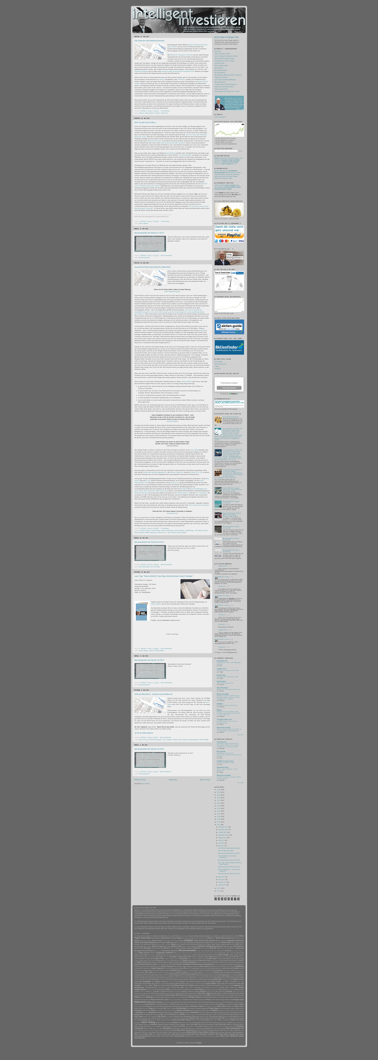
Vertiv (195, 1030)
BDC (238, 944)
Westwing (169, 1034)
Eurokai (205, 968)
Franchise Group (239, 970)
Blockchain (207, 948)
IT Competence (232, 981)
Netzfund (185, 1002)
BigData (232, 946)
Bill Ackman (237, 946)
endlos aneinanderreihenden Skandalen (172, 143)
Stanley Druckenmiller (178, 1020)
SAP (153, 1014)
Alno (214, 938)
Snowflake (175, 1018)
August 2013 (222, 838)
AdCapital (183, 489)
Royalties (219, 1012)
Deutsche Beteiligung (167, 530)
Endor (149, 968)
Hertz (139, 979)
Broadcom (222, 951)
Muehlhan (185, 999)
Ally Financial (203, 938)
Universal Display (216, 1028)
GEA (157, 974)
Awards (239, 942)
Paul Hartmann (234, 1004)
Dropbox (158, 966)
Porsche (173, 1008)
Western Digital (161, 1034)
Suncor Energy (195, 1022)
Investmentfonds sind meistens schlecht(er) (152, 267)
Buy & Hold (238, 158)
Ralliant (201, 1010)
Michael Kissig (194, 997)
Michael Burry (184, 997)
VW (143, 1032)
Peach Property (138, 1006)
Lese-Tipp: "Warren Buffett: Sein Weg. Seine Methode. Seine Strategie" (163, 576)
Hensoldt (231, 978)
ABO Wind (176, 936)
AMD (141, 940)
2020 (219, 806)
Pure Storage (158, 1010)
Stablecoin (153, 1020)
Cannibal (215, 952)
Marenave (213, 993)
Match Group (193, 995)
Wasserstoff (228, 1032)
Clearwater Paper (223, 956)
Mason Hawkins (170, 995)
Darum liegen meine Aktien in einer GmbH (227, 91)
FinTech (179, 970)
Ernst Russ (183, 968)
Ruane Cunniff (229, 1012)
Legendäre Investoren (221, 77)
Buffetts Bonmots (231, 172)
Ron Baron (202, 1012)
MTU (181, 999)
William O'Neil (161, 1036)
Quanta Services (194, 1010)
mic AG (147, 480)
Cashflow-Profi (221, 669)
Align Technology (186, 938)
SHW (136, 1018)
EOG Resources (173, 968)
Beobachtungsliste (220, 82)
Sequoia (241, 1014)
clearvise (216, 957)
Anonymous (221, 586)
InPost (172, 981)
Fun (212, 972)
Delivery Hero (151, 962)
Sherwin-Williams (204, 1016)
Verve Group (201, 1030)
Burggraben (231, 158)
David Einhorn (216, 960)
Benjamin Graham (176, 946)
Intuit (208, 981)
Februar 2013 (222, 882)
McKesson (227, 995)
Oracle (186, 1004)
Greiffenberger (189, 530)
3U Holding (146, 936)
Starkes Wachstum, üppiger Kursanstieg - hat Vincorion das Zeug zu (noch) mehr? (232, 489)
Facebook (217, 369)
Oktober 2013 (223, 832)
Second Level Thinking (215, 1014)
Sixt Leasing (148, 1018)
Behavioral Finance (157, 946)
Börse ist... (233, 948)
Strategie (236, 162)
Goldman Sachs (183, 976)
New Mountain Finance (195, 1002)
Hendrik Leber (210, 977)
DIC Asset (172, 964)
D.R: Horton (167, 960)
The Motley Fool (222, 742)
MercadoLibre (157, 997)
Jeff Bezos (181, 79)
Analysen (188, 940)
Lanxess (142, 991)
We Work (141, 1034)
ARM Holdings (214, 942)
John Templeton (167, 739)
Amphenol (181, 940)
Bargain (173, 944)
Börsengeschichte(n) (221, 70)
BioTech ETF (172, 948)
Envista (166, 968)
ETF (200, 968)
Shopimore (226, 1016)
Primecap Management (201, 1008)
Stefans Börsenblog (223, 694)
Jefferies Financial (189, 983)
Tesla (199, 1024)
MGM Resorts (174, 997)
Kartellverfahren (161, 987)
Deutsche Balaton (168, 962)
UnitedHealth (208, 1028)
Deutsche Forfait (217, 962)
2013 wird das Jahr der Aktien (198, 505)
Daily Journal (174, 960)
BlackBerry (184, 948)
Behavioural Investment (224, 775)
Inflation (157, 981)
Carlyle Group (151, 955)
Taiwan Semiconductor (238, 1022)
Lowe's (167, 993)
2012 (219, 888)
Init (169, 981)
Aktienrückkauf (165, 938)
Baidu (141, 944)
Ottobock (200, 1004)
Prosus (242, 1008)
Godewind (172, 976)
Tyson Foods (156, 1028)
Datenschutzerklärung (221, 89)
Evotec (216, 968)
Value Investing (226, 164)
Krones (211, 989)
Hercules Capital (239, 978)
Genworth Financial (184, 974)
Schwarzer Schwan (190, 1014)
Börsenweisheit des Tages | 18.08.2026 (231, 527)
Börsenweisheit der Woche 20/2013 (149, 542)
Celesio (194, 955)
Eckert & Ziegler (182, 966)
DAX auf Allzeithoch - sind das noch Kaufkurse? (153, 694)
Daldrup (180, 960)
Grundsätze (224, 160)
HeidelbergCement (184, 977)
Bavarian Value (221, 675)
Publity (153, 1010)
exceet (224, 968)
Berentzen (195, 946)
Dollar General (217, 964)
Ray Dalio (206, 1010)
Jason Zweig (155, 983)
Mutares (208, 999)
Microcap (202, 997)
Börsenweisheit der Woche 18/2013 (149, 749)
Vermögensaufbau (193, 739)
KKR (167, 989)
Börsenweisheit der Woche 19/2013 (149, 660)
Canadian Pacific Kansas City (200, 952)
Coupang (241, 958)
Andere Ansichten (199, 940)
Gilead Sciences (226, 974)
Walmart (153, 1032)
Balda (144, 944)
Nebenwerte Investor (155, 1002)
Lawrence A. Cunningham (152, 991)
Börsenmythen (158, 950)
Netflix (175, 1002)
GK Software (234, 974)
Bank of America (152, 944)
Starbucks (189, 1020)
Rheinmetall (139, 1012)
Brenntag (216, 950)
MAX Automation (149, 491)
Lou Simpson (161, 993)
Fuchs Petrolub (206, 972)
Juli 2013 (221, 840)
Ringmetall (152, 1012)
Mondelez (241, 997)
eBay (175, 966)
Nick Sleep (228, 1002)
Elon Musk (222, 966)
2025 (219, 792)
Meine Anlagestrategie (221, 65)
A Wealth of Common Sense (225, 761)
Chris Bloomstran (151, 956)
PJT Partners (159, 1008)
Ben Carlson (167, 946)
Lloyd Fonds (153, 993)
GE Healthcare (145, 974)
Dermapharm (159, 962)
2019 (219, 808)
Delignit (139, 962)
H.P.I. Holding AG (201, 493)
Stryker (183, 1022)
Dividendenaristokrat (196, 964)
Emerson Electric (230, 966)
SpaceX (211, 1018)
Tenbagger (182, 1024)
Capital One (221, 953)
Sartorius (157, 1014)
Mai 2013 (221, 846)
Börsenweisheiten (144, 257)
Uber (161, 1028)
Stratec (169, 1022)
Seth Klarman (162, 1016)
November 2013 (223, 829)
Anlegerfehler (223, 158)
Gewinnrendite (207, 974)
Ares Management (196, 942)
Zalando (241, 1036)
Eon (179, 968)
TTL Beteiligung (239, 1026)
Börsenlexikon (219, 68)
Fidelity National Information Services (153, 970)
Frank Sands (149, 972)
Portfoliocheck (181, 1008)
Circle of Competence (198, 957)
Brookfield (228, 951)
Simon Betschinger (222, 688)
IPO (226, 981)
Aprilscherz (174, 942)
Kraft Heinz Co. (201, 989)
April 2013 (221, 877)
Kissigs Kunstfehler (234, 160)
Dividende (218, 160)
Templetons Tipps (226, 178)
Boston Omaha (200, 950)
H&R (161, 978)
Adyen (219, 936)
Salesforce (149, 1014)
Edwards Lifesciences (193, 966)
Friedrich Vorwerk (181, 972)
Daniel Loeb (202, 960)
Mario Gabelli (240, 993)
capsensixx (137, 955)
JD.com (161, 983)
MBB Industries (161, 491)
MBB (147, 532)
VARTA (136, 1030)
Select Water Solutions (232, 1014)
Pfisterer (228, 1006)
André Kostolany (210, 940)
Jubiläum (218, 985)
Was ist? (234, 164)
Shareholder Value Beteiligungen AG (155, 472)
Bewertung (226, 946)
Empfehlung (239, 966)
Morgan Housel (155, 999)
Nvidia (148, 1004)
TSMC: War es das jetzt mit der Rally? (228, 670)
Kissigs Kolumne (150, 989)
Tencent (188, 1024)
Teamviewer (146, 1024)
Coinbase (241, 956)
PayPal (241, 1004)
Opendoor (177, 1004)
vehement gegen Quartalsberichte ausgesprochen (178, 71)
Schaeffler (166, 1014)
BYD (175, 953)
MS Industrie (172, 999)
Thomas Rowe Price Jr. (145, 1026)
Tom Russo (181, 1026)
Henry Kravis (225, 978)
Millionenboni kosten (154, 141)
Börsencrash (240, 948)
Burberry (153, 953)
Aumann (223, 942)
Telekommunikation (163, 1024)
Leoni (217, 991)
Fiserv (197, 970)
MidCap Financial (217, 997)
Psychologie (138, 1010)
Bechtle (146, 946)
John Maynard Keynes (172, 291)
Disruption (179, 964)
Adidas (212, 936)
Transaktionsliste (218, 1026)
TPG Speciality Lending (201, 1026)
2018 (219, 811)
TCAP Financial (138, 1024)
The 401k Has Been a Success (225, 762)
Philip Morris (145, 1008)
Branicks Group (209, 951)
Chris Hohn (166, 956)
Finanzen (157, 113)
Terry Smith (194, 1024)
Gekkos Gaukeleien (164, 974)
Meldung (149, 997)
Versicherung (189, 1030)
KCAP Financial (171, 987)
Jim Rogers (238, 983)
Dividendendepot (208, 964)
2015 (219, 819)
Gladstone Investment (145, 976)
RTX (224, 1012)
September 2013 (223, 835)
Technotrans (153, 1024)
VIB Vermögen (209, 1030)
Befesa (150, 946)
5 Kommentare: (165, 111)
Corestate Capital (211, 958)
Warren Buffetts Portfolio (206, 1032)
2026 (219, 789)
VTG (140, 1032)
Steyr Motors (137, 1022)
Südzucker (188, 1022)
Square (140, 1020)
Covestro (136, 960)
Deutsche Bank (178, 962)
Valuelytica (220, 704)
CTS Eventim (153, 960)
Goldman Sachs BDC (194, 976)
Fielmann (167, 970)
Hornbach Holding (189, 979)
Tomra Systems (190, 1026)
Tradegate (210, 1026)
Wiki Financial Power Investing (181, 1034)
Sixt (144, 1018)
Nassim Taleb (229, 999)
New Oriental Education (209, 1002)
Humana (230, 979)
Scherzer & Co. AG (196, 472)
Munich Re (203, 999)
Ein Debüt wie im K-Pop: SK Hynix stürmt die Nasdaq (227, 722)
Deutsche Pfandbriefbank (228, 962)
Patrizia (221, 1004)
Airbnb (236, 936)
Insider (177, 981)
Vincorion (226, 1030)
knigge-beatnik (222, 566)
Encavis (145, 968)
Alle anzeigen (240, 734)
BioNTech (160, 948)
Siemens (140, 1018)
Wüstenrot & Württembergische (204, 1036)
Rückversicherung (239, 1012)
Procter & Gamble (224, 1008)
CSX (148, 960)
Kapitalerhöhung (139, 987)
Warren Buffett (170, 153)
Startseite (173, 779)
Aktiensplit (174, 938)
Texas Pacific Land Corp (221, 1024)
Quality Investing (227, 162)
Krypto (215, 989)
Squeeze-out (146, 1020)
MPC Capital (164, 999)
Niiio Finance (234, 1002)
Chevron (241, 955)
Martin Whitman (160, 995)
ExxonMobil (229, 968)
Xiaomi (214, 1036)
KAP (242, 985)
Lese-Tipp (222, 991)
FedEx (141, 970)
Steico (208, 1020)
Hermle (136, 979)
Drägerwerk (141, 966)
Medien (175, 739)
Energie (153, 968)
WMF (172, 1036)
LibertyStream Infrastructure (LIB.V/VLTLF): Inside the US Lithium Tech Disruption (229, 754)
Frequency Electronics (169, 972)
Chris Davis (159, 957)
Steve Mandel (240, 1020)
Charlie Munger (172, 421)
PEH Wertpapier (147, 1006)
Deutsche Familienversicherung (204, 962)
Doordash (230, 964)
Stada (158, 1020)
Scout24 (199, 1014)
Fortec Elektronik (226, 970)
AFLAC (232, 936)
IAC (240, 979)
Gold (176, 976)
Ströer (179, 1022)
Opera (182, 1004)
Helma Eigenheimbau (201, 977)
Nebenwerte (153, 532)
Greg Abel (232, 976)
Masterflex (186, 995)
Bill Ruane (154, 948)
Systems (224, 1022)
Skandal (154, 1018)
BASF (201, 944)
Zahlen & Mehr (224, 1036)
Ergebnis (202, 330)
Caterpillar (168, 955)
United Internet (200, 1028)
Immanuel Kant (172, 513)
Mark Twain (137, 995)
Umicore (182, 1028)
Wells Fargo (148, 1034)
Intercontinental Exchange (193, 981)
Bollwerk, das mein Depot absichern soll (228, 689)
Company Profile (158, 958)
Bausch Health (211, 944)
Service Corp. (147, 1016)
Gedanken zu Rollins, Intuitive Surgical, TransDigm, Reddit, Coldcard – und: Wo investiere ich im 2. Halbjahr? (228, 697)
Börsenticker (175, 951)
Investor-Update (230, 185)
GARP (221, 972)
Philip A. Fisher (239, 1006)
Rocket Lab (187, 1012)
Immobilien (147, 981)
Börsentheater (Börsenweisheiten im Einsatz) (228, 75)
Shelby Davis (195, 1016)
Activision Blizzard (184, 936)
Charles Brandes (212, 955)
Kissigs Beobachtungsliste (231, 417)
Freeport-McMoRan (158, 972)
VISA (238, 1030)
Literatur (151, 650)
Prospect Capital (234, 1008)
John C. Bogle (153, 985)
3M (142, 936)
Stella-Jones (213, 1020)
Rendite (215, 1010)
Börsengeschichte (139, 951)
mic (179, 997)
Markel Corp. (145, 995)
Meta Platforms (165, 997)
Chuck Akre (187, 957)
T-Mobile (229, 1022)
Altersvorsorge (143, 739)
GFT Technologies (216, 974)
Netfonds (180, 1002)
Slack (158, 1018)
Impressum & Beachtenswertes (224, 87)
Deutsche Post (239, 962)
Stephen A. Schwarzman (224, 1020)
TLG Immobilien (164, 1026)
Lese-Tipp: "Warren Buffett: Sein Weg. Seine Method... (229, 863)
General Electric (173, 974)
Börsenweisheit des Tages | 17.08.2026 (231, 502)
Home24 (168, 979)
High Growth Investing (223, 727)
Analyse (217, 158)
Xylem (218, 1036)
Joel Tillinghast (145, 985)
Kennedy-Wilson (189, 987)
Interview (203, 981)
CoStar (223, 958)
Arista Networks (205, 942)
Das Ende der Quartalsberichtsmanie (149, 40)
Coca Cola (235, 957)
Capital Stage (240, 953)
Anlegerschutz (239, 940)
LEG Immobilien (176, 991)
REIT (210, 1010)
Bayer (228, 944)
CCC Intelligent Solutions (185, 955)
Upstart (223, 1028)
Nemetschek (166, 1002)
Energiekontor (160, 968)
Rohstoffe (194, 1012)
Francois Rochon (139, 972)
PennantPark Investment (183, 1006)
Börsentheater (233, 171)
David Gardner (224, 960)
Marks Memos (152, 995)
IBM (140, 981)
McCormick (214, 995)
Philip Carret (138, 1008)
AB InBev (170, 936)
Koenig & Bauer (174, 989)
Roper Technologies (211, 1012)
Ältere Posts (205, 779)
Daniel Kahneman (193, 960)
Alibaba (179, 938)
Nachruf (218, 999)
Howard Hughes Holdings (205, 979)
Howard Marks (217, 979)
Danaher (185, 960)
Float (210, 970)
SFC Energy (169, 1016)
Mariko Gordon (231, 993)
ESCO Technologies (193, 968)
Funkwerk (216, 972)
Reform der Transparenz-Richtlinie (181, 55)
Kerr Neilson (206, 987)
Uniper (193, 1028)
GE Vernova (152, 974)
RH (135, 1012)
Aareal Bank (163, 936)
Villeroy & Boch (218, 1030)
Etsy (202, 968)
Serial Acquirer (138, 1016)
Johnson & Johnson (200, 985)
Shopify (220, 1016)
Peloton (154, 1006)
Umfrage (176, 1028)
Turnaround (218, 164)
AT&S (219, 942)
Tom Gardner (173, 1026)
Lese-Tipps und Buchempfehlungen (225, 79)
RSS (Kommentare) (220, 364)
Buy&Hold (169, 952)
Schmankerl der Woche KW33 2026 (227, 677)
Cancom (211, 952)
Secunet (223, 1014)
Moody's (148, 999)
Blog (211, 948)
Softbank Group (194, 1018)
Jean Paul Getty (155, 567)
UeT (173, 1028)
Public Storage (146, 1010)
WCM (136, 1034)
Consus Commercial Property (194, 958)
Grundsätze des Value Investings (224, 61)
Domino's (224, 964)
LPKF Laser (172, 993)
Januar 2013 (222, 885)
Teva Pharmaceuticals (208, 1024)
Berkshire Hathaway (141, 493)
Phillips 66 (152, 1008)
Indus (141, 491)
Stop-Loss (164, 1022)
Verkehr (162, 1030)
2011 (219, 891)
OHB (170, 1004)
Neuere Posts (140, 779)
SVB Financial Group (211, 1022)
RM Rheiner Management (163, 1012)
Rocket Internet (179, 1012)
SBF (161, 1014)
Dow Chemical (237, 964)
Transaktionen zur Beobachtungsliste (226, 84)
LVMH (186, 993)
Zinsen (136, 1038)
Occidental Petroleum (162, 1004)
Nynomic (152, 1004)
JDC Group (166, 983)
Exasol (220, 968)
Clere (230, 957)
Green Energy (225, 976)
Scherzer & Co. (162, 532)
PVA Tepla (165, 1010)
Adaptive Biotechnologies (196, 936)
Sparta (216, 1018)
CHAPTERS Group (202, 955)
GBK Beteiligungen (235, 972)
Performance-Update (225, 189)
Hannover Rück (167, 978)
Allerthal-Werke (196, 938)
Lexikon (234, 991)
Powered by (224, 394)
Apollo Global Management (148, 942)
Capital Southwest (230, 952)
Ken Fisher (180, 987)
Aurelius (148, 530)
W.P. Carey (147, 1032)
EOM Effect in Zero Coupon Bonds (227, 705)
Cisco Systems (209, 957)
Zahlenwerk (164, 113)
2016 (219, 816)
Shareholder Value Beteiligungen (182, 1016)
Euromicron (211, 968)
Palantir (206, 1004)
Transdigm (225, 1026)
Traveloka (231, 1026)
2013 (219, 824)
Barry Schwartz (180, 944)
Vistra (242, 1030)
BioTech (166, 948)
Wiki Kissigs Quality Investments (225, 1034)
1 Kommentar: (165, 528)
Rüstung (136, 1014)
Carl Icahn (144, 955)
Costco (228, 958)
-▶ (143, 733)
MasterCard (179, 995)
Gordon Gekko (204, 976)
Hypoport (236, 979)
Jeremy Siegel (221, 983)
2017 (219, 814)
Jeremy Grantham (211, 983)
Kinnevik (221, 987)
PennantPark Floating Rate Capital (166, 1006)
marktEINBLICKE (222, 661)
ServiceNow (154, 1016)
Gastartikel (227, 972)
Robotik (172, 1012)
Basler (204, 944)
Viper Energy (233, 1030)
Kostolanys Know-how (189, 989)
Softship (206, 1018)
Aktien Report (146, 938)
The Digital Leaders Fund (224, 719)
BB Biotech (233, 944)
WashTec (217, 1032)
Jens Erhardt (202, 983)
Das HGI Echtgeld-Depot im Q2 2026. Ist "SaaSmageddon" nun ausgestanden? (229, 730)
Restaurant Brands (225, 1010)
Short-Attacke (233, 1016)
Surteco (202, 1022)
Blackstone (197, 948)
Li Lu (238, 991)
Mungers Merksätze (194, 999)
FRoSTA (189, 972)
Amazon (162, 79)
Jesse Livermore (229, 983)
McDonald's (220, 995)
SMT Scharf (169, 1018)
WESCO (154, 1034)
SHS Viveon (241, 1016)
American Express (146, 940)
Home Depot (163, 979)
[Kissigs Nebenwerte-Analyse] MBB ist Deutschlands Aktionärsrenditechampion (232, 514)
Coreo (203, 958)
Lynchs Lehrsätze (227, 176)
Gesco (136, 491)
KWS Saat (230, 989)
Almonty (209, 938)
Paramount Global (213, 1004)
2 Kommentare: (165, 221)
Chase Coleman (233, 955)
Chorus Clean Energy (140, 957)
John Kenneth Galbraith (164, 985)
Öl (172, 1004)
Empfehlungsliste (138, 968)
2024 (219, 795)
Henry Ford (217, 978)
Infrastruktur (164, 981)
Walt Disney (160, 1032)
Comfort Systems (139, 958)
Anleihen (136, 942)
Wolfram (187, 1036)
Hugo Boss (225, 979)
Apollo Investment (161, 942)
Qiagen (174, 1010)
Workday (193, 1036)
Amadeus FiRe (240, 938)
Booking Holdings (224, 948)
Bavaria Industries (221, 944)
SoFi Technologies (183, 1018)
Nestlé (171, 1002)
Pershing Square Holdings (210, 1006)
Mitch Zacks (225, 997)
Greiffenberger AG (183, 493)
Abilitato (219, 710)
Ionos (222, 981)
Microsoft (208, 997)
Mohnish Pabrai (233, 997)
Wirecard (167, 1036)
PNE (164, 1008)
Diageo (167, 964)
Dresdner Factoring (150, 966)
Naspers (223, 999)
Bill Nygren (147, 948)
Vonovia (136, 1032)
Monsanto (142, 999)
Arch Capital (180, 942)
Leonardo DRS (211, 991)
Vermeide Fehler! (220, 63)
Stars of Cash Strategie (198, 1020)
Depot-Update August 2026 (225, 683)
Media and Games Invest (237, 995)
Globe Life (166, 976)
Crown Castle (143, 960)
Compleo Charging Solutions (171, 958)
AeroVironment (226, 936)
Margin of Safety (222, 993)
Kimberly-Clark (214, 987)
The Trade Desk (234, 1024)
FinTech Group (186, 970)
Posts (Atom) (145, 783)
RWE (141, 1014)
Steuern (233, 1020)
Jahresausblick (138, 983)
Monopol (136, 999)
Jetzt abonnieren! (229, 388)
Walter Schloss (168, 1032)
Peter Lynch (221, 1006)
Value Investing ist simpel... (223, 54)
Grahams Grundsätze (226, 174)
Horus (196, 979)
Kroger (207, 989)
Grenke (136, 978)
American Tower (157, 940)
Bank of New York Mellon (164, 944)
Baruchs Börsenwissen (221, 171)
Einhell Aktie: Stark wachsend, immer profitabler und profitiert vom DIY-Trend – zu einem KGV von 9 (228, 713)
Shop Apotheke (213, 1016)
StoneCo (158, 1022)
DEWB (163, 964)
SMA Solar (163, 1018)
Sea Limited (206, 1014)
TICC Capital (156, 1026)
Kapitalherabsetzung (151, 987)
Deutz (159, 964)
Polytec (168, 1008)
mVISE (213, 999)
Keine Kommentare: (167, 255)
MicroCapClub (221, 751)
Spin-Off (221, 1018)
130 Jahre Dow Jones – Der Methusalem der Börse (229, 663)
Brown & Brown (235, 950)
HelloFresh (192, 978)
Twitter (217, 366)
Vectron (140, 1030)
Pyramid (170, 1010)
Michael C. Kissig (223, 577)
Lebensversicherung (165, 991)
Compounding (183, 958)
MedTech (142, 997)
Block (202, 948)
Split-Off (226, 1018)
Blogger (199, 1043)
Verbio (149, 1030)
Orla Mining (191, 1004)
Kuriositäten (223, 989)
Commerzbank (149, 958)
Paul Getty (227, 1004)
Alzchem (233, 938)
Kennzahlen (197, 987)
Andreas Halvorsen (221, 940)
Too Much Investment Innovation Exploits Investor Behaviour (229, 777)
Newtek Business (220, 1002)
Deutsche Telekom (151, 964)
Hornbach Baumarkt (177, 979)
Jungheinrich (237, 985)
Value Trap (240, 1028)
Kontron (180, 989)
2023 (219, 798)
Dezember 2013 (223, 827)
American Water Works (168, 940)
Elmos (217, 966)
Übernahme (167, 1028)
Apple (168, 942)
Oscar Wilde (194, 450)
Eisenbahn (213, 966)
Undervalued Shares (223, 767)
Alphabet (218, 938)
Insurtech (182, 981)
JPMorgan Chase (211, 985)
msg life (177, 999)
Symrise (219, 1022)
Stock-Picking (172, 532)
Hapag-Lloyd (175, 977)
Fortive (233, 970)
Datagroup (209, 960)
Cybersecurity (160, 960)
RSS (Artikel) (218, 361)
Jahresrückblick (147, 983)
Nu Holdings (142, 1004)
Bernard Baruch (218, 946)
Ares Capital (187, 942)
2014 (219, 822)
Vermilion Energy (169, 1030)
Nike (239, 1002)
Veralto (145, 1030)
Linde (144, 993)
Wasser (222, 1032)
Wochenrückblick (179, 1036)
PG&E (233, 1006)
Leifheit (196, 991)
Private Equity (213, 1008)
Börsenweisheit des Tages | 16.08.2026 (231, 550)
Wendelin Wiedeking (141, 71)
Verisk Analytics (155, 1030)
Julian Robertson (225, 985)
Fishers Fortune (204, 970)
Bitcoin (178, 948)
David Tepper (232, 960)
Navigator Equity (238, 999)
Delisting (144, 962)
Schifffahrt (182, 1014)
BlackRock (190, 948)
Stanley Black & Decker (166, 1020)
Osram (196, 1004)
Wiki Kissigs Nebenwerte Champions (203, 1034)
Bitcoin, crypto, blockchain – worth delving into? (227, 769)
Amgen (176, 940)
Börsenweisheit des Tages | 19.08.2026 (231, 539)
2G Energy (137, 936)
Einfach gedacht (149, 113)
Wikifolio (153, 1036)
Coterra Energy (234, 958)
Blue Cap (216, 948)
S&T (144, 1014)
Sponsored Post (234, 1018)
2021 (219, 803)
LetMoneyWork (221, 681)
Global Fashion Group (157, 976)
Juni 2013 (221, 843)
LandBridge (236, 989)
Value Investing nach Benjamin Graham (226, 56)
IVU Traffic (241, 981)
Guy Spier (157, 978)
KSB (218, 989)
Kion (236, 987)
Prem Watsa (190, 1008)
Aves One (234, 942)
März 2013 (222, 879)
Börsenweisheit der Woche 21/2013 (149, 233)
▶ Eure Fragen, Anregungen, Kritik (227, 37)
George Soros (195, 974)
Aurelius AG (175, 482)
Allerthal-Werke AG (176, 472)
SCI (196, 1014)
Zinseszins (142, 1038)
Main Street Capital (204, 993)
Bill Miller (141, 948)
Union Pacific (188, 1028)
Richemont (146, 1012)
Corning (219, 958)
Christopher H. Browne (177, 957)
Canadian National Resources (184, 952)
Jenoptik (197, 983)
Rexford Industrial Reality (237, 1010)
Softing (201, 1018)
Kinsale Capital (229, 987)
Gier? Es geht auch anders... (145, 122)
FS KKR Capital (197, 972)
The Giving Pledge (185, 155)
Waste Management (238, 1032)
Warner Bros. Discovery (179, 1032)
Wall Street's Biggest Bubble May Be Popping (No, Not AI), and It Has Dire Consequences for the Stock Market (228, 745)
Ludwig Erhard (180, 993)
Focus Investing (217, 970)
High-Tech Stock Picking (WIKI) (150, 979)
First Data (192, 970)
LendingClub (202, 991)
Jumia (231, 985)
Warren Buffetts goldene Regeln (224, 58)
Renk (219, 1010)
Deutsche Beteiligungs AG (198, 489)
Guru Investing (150, 978)
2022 (219, 800)
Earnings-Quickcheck (167, 966)
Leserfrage (229, 991)
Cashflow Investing (160, 955)
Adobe (216, 936)
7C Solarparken (155, 936)
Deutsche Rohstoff (140, 964)
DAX (150, 739)
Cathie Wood (175, 955)
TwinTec (145, 1028)
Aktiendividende (156, 938)
